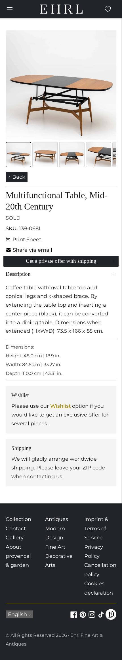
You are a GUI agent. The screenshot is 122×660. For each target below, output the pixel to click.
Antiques (56, 519)
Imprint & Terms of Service (96, 528)
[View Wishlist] (107, 9)
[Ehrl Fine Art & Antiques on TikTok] (101, 618)
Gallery (15, 538)
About (13, 547)
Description (18, 274)
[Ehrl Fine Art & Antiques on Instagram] (92, 618)
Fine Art (55, 547)
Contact (16, 529)
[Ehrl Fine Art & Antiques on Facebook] (73, 618)
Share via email (32, 250)
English (17, 614)
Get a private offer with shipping (61, 261)
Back (18, 177)
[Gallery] (61, 99)
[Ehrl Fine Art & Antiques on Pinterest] (82, 618)
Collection (18, 519)
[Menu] (10, 9)
